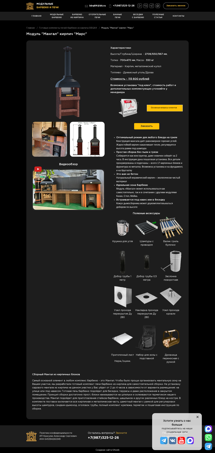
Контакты (178, 16)
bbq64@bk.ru (97, 6)
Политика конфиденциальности (55, 433)
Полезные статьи (158, 16)
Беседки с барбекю (138, 16)
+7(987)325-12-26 (124, 6)
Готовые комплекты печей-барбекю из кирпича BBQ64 (68, 28)
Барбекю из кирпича (77, 16)
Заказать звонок (175, 6)
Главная (36, 16)
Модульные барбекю (57, 16)
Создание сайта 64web (107, 450)
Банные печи (117, 16)
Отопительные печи (97, 16)
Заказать (146, 126)
